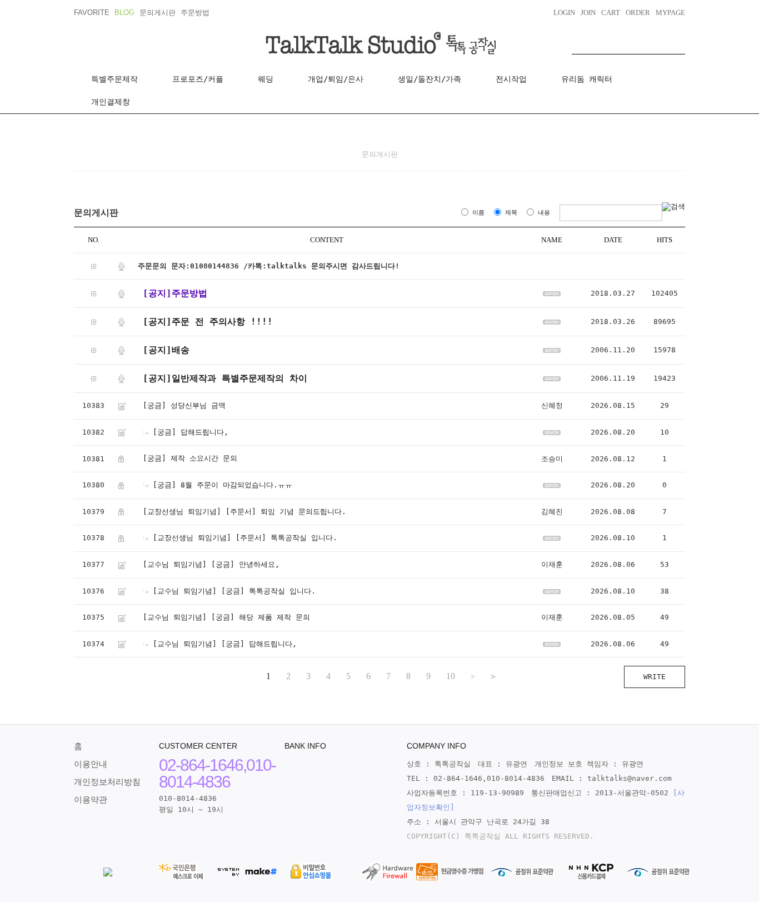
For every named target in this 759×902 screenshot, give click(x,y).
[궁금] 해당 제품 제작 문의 (260, 618)
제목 (511, 212)
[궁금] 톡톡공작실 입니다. (268, 591)
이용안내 (90, 764)
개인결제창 (110, 101)
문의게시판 (157, 12)
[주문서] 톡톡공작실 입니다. (286, 538)
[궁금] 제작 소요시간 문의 (190, 459)
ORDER (638, 12)
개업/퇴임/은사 (335, 78)
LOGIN (564, 12)
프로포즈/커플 (197, 78)
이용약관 (90, 800)
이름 (478, 212)
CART (610, 12)
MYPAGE (670, 12)
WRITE (654, 676)
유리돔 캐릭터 (586, 78)
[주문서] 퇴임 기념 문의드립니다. (286, 511)
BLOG (124, 12)
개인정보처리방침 (107, 782)
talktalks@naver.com (629, 778)
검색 (676, 43)
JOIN (588, 12)
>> (491, 676)
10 (450, 676)
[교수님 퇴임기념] (175, 564)
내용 (544, 212)
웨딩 (265, 78)
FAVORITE (91, 12)
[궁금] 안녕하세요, (245, 564)
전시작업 (511, 78)
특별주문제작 (114, 78)
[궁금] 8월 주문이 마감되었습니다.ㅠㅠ (222, 485)
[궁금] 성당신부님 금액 (184, 406)
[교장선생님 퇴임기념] (182, 511)
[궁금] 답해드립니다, (190, 432)
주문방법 (195, 12)
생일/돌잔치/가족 (429, 78)
